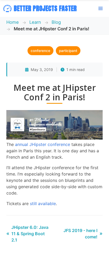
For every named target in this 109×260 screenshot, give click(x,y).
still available (43, 203)
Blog (56, 22)
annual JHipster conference (42, 144)
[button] (100, 8)
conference (40, 51)
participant (68, 51)
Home (12, 22)
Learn (35, 22)
